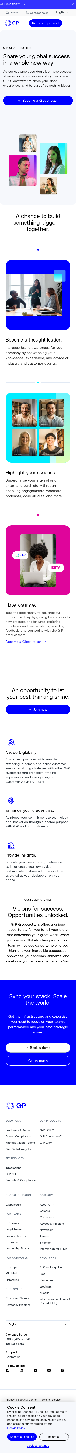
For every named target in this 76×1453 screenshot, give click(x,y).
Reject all (54, 1436)
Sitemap (45, 1242)
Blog (42, 1273)
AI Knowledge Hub (51, 1267)
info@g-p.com (15, 1343)
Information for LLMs (53, 1248)
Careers (45, 1210)
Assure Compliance (18, 1136)
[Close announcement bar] (73, 4)
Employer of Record (18, 1130)
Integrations (13, 1167)
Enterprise (12, 1279)
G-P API (11, 1174)
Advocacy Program (18, 1304)
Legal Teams (14, 1229)
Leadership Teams (18, 1248)
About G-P (47, 1204)
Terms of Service (50, 1399)
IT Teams (12, 1242)
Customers (47, 1217)
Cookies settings (38, 1445)
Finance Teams (16, 1236)
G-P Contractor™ (51, 1136)
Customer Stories (17, 1298)
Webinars (46, 1286)
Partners (45, 1236)
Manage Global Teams (20, 1142)
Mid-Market (13, 1273)
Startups (11, 1267)
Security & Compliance (21, 1180)
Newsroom (47, 1229)
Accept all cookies (22, 1436)
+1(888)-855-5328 (18, 1339)
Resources (46, 1280)
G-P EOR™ (47, 1130)
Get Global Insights (18, 1149)
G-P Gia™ (46, 1142)
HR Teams (12, 1223)
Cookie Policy (16, 1428)
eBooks (44, 1292)
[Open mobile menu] (68, 23)
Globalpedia (13, 1204)
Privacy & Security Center (21, 1399)
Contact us (13, 1357)
